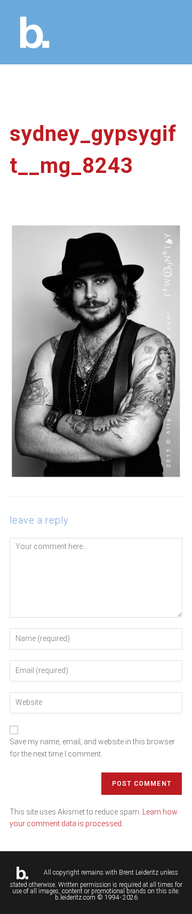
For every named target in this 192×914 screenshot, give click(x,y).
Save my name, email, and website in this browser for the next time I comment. (92, 747)
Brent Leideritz (138, 872)
